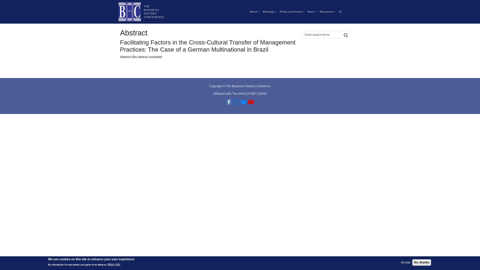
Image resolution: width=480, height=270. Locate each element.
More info (114, 264)
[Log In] (340, 11)
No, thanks (421, 262)
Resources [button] (326, 11)
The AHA (238, 93)
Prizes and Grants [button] (291, 11)
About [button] (253, 11)
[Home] (131, 11)
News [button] (311, 11)
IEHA (263, 93)
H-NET (252, 93)
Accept (405, 262)
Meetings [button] (268, 11)
